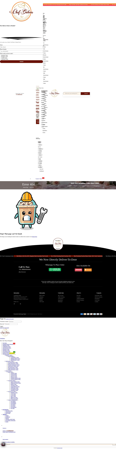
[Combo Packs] (21, 58)
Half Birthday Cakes (15, 360)
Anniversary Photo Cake (13, 366)
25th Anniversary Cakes (13, 363)
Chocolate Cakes (9, 410)
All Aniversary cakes (45, 39)
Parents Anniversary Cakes (13, 364)
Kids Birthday (11, 356)
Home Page (25, 187)
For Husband (13, 407)
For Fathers (13, 401)
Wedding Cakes (14, 392)
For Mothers (13, 402)
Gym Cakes (13, 393)
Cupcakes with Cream (10, 419)
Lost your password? (4, 327)
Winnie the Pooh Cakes (16, 383)
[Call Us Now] (15, 268)
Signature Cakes (6, 350)
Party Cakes (13, 396)
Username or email (4, 321)
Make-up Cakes (14, 397)
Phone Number (3, 49)
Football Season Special (9, 344)
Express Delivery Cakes (9, 352)
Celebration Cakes (6, 346)
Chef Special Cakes (7, 347)
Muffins (7, 418)
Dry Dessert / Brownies (10, 420)
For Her (40, 142)
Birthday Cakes (8, 355)
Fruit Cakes (7, 413)
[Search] (114, 444)
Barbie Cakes (13, 384)
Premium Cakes (6, 349)
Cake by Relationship (12, 400)
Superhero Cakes (14, 390)
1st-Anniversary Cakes (13, 362)
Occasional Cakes (6, 351)
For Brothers (13, 403)
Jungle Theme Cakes (15, 381)
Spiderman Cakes (14, 387)
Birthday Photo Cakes (15, 358)
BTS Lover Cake (14, 398)
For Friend (13, 406)
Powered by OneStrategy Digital (20, 314)
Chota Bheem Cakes (15, 386)
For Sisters (13, 404)
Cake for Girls (14, 375)
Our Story (5, 343)
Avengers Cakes (14, 385)
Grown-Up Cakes (12, 391)
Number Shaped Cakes (16, 378)
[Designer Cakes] (21, 56)
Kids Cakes (10, 372)
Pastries (7, 415)
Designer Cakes (9, 353)
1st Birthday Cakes (15, 357)
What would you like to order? (6, 53)
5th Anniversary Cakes (13, 367)
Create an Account (10, 319)
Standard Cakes (6, 345)
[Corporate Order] (21, 59)
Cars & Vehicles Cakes (15, 379)
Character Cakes (11, 380)
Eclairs (6, 421)
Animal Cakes (14, 373)
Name (1, 44)
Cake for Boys (14, 374)
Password (2, 324)
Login (2, 326)
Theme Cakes (8, 370)
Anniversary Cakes (9, 361)
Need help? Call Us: (20, 93)
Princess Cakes (14, 376)
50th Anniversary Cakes (13, 369)
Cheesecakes (8, 412)
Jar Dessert (7, 416)
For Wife (13, 408)
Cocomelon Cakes (15, 389)
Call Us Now (24, 267)
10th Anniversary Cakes (13, 368)
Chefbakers (2, 338)
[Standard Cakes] (21, 55)
